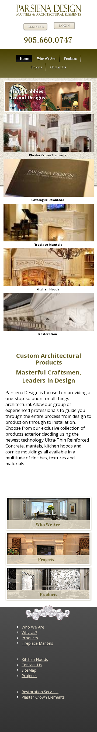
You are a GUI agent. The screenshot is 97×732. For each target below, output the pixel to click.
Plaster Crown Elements (47, 155)
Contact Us (32, 664)
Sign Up (34, 26)
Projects (29, 675)
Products (30, 637)
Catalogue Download (47, 200)
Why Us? (29, 632)
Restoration (47, 334)
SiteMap (29, 670)
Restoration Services (40, 691)
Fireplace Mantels (47, 244)
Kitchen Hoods (47, 289)
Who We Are (33, 627)
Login (64, 25)
